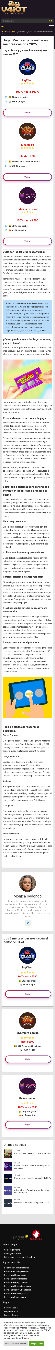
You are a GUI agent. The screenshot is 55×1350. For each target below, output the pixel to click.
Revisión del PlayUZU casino (16, 1282)
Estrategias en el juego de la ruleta (19, 1257)
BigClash (27, 80)
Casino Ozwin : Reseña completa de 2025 (32, 1153)
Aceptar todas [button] (37, 1344)
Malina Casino (27, 209)
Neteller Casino (11, 1308)
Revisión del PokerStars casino (17, 1286)
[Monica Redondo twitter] (28, 923)
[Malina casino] (27, 205)
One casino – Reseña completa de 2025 (32, 1202)
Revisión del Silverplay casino (17, 1271)
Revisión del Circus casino (15, 1279)
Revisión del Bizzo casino (15, 1275)
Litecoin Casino (11, 1315)
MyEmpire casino (27, 1033)
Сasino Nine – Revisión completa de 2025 (32, 1178)
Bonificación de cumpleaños (16, 1268)
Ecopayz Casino (11, 1311)
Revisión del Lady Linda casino (17, 1290)
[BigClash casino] (27, 76)
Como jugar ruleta (12, 1250)
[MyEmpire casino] (27, 140)
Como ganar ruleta (12, 1253)
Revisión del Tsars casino (15, 1297)
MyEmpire (27, 144)
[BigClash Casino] (27, 955)
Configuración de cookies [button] (15, 1344)
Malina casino (27, 1098)
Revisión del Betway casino (16, 1293)
